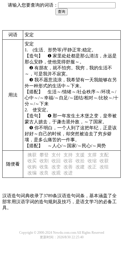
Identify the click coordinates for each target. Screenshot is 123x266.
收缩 (92, 160)
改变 (56, 166)
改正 (92, 166)
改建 (80, 166)
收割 (44, 160)
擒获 (32, 154)
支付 (56, 154)
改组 (104, 166)
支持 (68, 154)
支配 (104, 154)
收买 (32, 160)
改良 (44, 172)
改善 (68, 166)
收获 (104, 160)
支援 (80, 154)
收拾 (80, 160)
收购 (32, 166)
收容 (68, 160)
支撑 (92, 154)
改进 (68, 172)
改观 (56, 172)
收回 (56, 160)
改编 (32, 172)
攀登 (44, 154)
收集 (44, 166)
